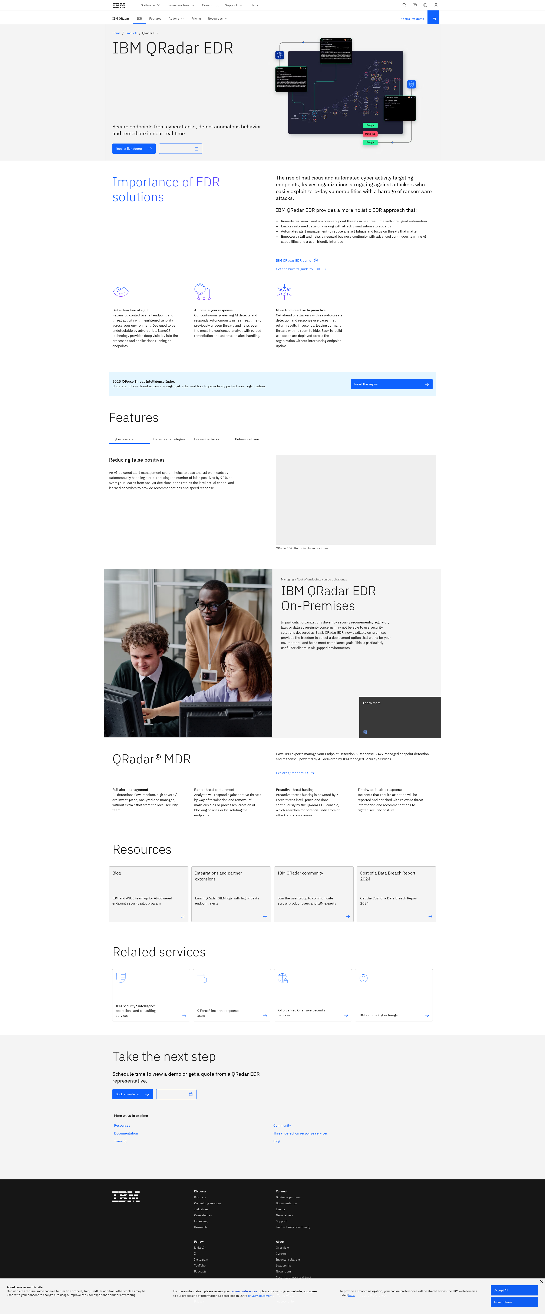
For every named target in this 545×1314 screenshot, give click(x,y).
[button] (425, 5)
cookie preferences (244, 1291)
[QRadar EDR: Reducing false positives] (356, 502)
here (351, 1295)
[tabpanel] (272, 499)
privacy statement (260, 1296)
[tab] (129, 439)
